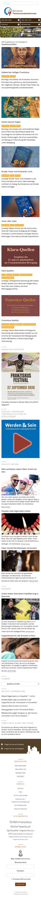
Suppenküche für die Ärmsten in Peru (18, 635)
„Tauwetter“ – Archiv (27, 696)
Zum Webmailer (20, 805)
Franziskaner (20, 11)
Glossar (20, 788)
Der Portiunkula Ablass (25, 709)
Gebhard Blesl (7, 706)
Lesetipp (12, 76)
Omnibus (16, 274)
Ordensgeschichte (26, 274)
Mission (30, 830)
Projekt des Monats (18, 839)
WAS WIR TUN (26, 20)
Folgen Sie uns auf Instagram (14, 748)
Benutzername (20, 862)
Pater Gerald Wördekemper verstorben (19, 548)
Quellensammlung (8, 277)
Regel (18, 126)
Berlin (26, 839)
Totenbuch (24, 826)
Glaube (11, 837)
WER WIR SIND (6, 20)
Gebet (12, 225)
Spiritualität (19, 225)
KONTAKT (4, 24)
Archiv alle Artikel (20, 795)
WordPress (24, 894)
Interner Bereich (20, 809)
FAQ (20, 792)
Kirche (14, 826)
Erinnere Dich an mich (22, 879)
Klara (12, 175)
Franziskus (5, 76)
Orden (14, 822)
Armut (30, 837)
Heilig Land (18, 837)
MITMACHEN (26, 24)
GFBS (10, 833)
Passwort (20, 871)
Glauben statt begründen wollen (15, 511)
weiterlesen (30, 631)
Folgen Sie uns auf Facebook (14, 744)
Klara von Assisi (21, 706)
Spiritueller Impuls (17, 830)
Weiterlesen (5, 507)
